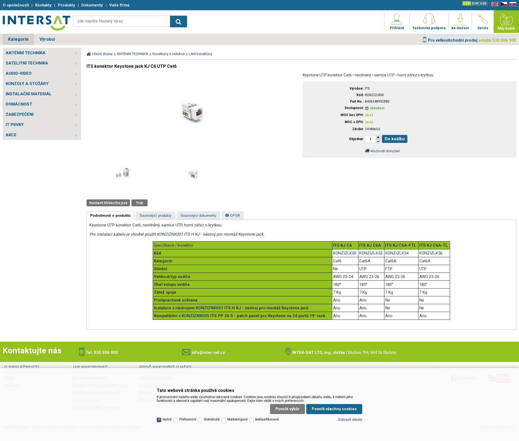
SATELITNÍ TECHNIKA (27, 63)
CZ (503, 4)
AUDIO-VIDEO (19, 73)
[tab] (110, 215)
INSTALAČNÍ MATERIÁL (29, 93)
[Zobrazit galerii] (193, 151)
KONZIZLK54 (396, 253)
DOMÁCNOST (19, 104)
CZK (466, 3)
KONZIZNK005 (195, 315)
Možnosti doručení (385, 151)
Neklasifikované (267, 419)
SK (512, 4)
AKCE (11, 135)
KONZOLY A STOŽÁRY (27, 83)
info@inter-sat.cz (208, 352)
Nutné (167, 419)
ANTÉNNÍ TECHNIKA (25, 52)
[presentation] (110, 216)
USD (483, 3)
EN (494, 4)
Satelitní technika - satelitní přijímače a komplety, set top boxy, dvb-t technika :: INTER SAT (36, 23)
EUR (475, 3)
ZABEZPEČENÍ (20, 114)
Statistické (212, 419)
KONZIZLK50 (344, 253)
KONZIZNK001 (170, 234)
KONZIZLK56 (431, 253)
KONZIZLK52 (370, 253)
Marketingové (237, 419)
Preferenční (187, 419)
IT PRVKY (15, 124)
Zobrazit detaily (350, 420)
